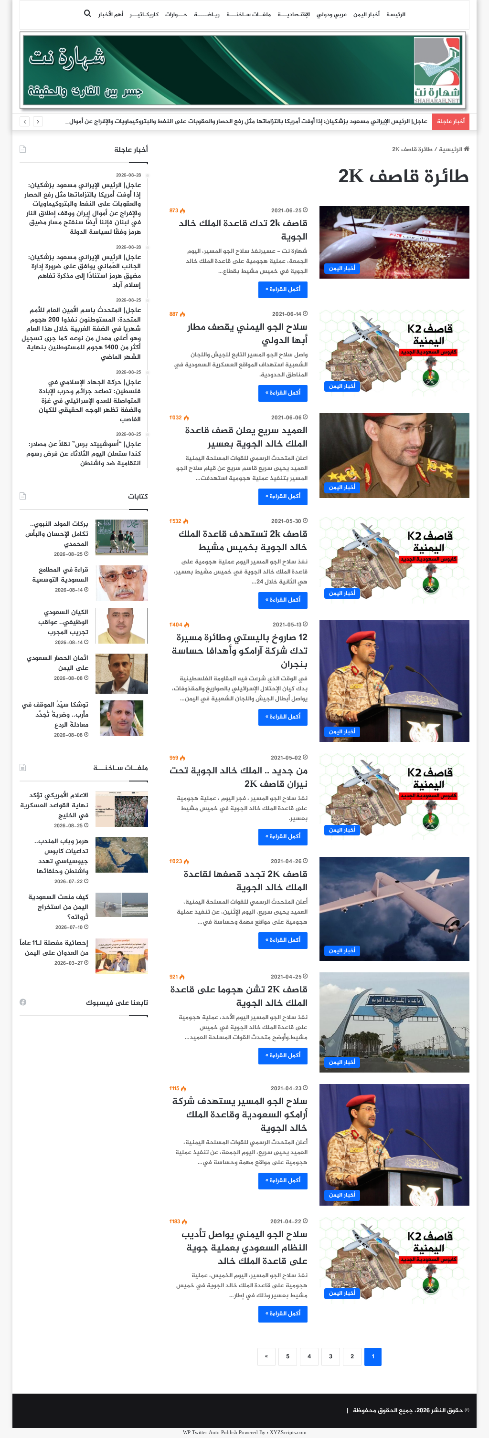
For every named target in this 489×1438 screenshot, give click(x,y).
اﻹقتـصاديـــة (293, 15)
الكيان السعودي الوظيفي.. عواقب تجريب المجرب (63, 622)
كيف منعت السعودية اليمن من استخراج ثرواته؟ (58, 907)
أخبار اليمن (366, 15)
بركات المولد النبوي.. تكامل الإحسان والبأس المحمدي (56, 534)
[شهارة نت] (245, 72)
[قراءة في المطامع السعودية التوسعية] (122, 583)
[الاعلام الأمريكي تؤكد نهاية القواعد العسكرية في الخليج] (122, 809)
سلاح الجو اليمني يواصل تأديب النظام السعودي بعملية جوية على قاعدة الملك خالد (244, 1248)
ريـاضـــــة (207, 15)
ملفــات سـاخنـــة (248, 15)
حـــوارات (176, 15)
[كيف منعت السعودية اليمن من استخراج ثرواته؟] (122, 905)
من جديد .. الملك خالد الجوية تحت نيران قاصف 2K (239, 777)
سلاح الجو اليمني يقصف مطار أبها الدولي (247, 334)
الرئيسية (451, 150)
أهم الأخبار (110, 15)
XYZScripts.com (288, 1433)
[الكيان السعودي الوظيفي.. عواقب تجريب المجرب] (122, 626)
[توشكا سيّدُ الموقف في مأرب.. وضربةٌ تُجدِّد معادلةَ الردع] (122, 718)
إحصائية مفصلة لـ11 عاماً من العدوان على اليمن (54, 948)
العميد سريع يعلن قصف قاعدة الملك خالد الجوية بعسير (246, 437)
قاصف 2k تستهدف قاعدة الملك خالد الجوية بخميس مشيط (243, 541)
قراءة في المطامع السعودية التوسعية (60, 574)
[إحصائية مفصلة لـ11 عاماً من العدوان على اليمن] (122, 956)
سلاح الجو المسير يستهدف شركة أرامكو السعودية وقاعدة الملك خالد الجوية (240, 1115)
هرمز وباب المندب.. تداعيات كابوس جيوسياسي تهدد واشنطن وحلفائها (61, 856)
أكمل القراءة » (283, 289)
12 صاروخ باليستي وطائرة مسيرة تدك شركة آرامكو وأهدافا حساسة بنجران (239, 651)
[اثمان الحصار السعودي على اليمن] (122, 674)
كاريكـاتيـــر (144, 15)
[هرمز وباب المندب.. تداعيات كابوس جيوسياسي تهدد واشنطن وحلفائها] (122, 855)
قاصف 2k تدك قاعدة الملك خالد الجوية (243, 230)
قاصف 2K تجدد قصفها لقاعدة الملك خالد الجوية (246, 881)
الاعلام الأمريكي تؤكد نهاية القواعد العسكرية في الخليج (54, 805)
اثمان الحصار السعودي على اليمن (57, 663)
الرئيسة (395, 15)
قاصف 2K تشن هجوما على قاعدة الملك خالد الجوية (239, 996)
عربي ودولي (332, 15)
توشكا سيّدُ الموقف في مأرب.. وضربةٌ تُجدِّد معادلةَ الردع (54, 714)
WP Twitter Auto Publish (210, 1433)
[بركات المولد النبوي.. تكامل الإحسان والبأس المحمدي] (122, 537)
